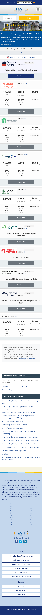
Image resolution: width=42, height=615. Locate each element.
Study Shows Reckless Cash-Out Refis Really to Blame (21, 447)
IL (30, 506)
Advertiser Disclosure (21, 53)
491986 (25, 228)
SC (11, 522)
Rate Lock (5, 454)
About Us (21, 586)
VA (31, 520)
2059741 (25, 83)
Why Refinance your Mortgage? (13, 428)
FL (31, 504)
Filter (29, 18)
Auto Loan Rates (21, 572)
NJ (11, 520)
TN (11, 524)
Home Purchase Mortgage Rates (21, 556)
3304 (24, 189)
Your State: (11, 3)
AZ (11, 508)
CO (31, 524)
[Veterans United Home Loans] (9, 63)
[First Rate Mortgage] (9, 120)
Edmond (24, 386)
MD (30, 515)
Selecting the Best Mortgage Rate (14, 451)
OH (11, 513)
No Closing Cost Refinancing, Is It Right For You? (19, 412)
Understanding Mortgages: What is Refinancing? (18, 444)
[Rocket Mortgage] (9, 251)
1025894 (25, 154)
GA (11, 504)
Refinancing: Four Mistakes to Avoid (14, 425)
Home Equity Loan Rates (21, 564)
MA (31, 508)
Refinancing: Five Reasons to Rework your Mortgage (20, 437)
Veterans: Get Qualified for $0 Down (22, 57)
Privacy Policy (21, 591)
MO (30, 522)
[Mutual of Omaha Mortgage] (9, 156)
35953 (16, 316)
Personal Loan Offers (21, 568)
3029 (24, 273)
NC (11, 511)
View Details (21, 76)
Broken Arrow (6, 386)
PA (11, 515)
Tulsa (23, 390)
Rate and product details (26, 359)
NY (11, 506)
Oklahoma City (7, 390)
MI (31, 518)
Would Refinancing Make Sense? (13, 421)
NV (31, 513)
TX (31, 511)
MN (11, 518)
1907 (24, 65)
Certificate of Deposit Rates (21, 577)
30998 (24, 119)
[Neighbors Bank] (9, 227)
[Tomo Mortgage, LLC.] (9, 85)
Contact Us (21, 595)
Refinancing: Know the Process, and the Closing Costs (21, 440)
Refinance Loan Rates (21, 560)
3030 (24, 252)
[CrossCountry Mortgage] (9, 272)
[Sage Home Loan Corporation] (9, 191)
